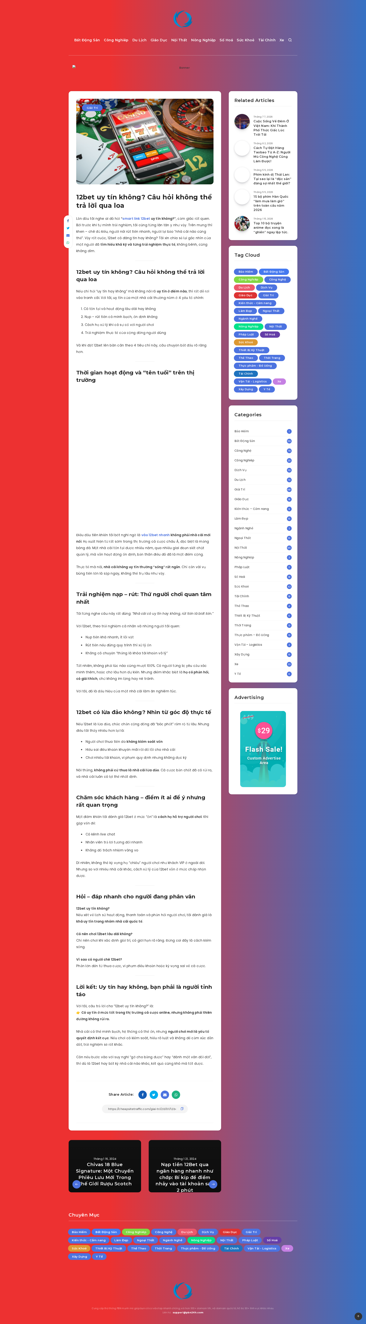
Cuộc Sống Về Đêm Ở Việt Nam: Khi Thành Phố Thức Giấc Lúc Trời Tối (271, 127)
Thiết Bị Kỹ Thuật (252, 350)
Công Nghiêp (116, 40)
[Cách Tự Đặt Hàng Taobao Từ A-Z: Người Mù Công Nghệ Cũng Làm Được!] (242, 148)
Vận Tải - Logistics (253, 381)
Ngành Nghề (248, 318)
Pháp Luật (246, 334)
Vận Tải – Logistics (248, 644)
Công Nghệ (277, 279)
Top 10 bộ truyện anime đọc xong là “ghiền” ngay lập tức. (271, 227)
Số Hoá (226, 40)
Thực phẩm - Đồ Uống (255, 365)
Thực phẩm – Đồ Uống (251, 635)
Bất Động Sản (87, 40)
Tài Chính (267, 40)
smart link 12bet (136, 218)
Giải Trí (92, 108)
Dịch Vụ (267, 287)
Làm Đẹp (245, 311)
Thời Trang (272, 358)
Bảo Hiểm (246, 271)
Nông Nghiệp (203, 40)
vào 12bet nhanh (156, 535)
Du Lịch (139, 40)
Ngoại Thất (271, 311)
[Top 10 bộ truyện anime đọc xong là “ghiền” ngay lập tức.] (242, 223)
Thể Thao (246, 358)
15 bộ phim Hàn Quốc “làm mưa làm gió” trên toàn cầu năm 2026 (271, 203)
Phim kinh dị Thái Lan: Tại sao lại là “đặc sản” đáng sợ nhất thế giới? (272, 179)
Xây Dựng (246, 389)
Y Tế (267, 389)
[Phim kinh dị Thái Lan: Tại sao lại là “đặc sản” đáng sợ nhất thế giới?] (242, 174)
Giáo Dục (159, 40)
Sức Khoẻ (245, 40)
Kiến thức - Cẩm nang (255, 303)
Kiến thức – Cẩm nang (251, 509)
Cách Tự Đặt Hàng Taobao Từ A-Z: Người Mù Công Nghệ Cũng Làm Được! (272, 154)
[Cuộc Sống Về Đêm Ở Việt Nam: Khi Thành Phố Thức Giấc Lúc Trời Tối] (242, 121)
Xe (282, 40)
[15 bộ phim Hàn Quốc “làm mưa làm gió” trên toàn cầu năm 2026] (242, 197)
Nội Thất (179, 40)
